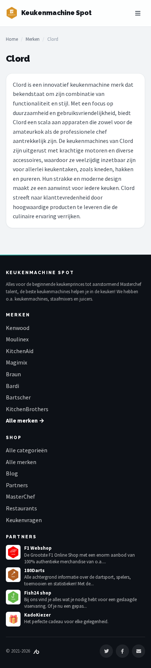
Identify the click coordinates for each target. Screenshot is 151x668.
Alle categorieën (26, 450)
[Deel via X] (106, 651)
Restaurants (21, 508)
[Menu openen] (137, 13)
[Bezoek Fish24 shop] (13, 597)
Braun (13, 374)
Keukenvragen (24, 520)
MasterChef (20, 496)
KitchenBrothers (27, 409)
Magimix (16, 362)
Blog (12, 473)
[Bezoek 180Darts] (13, 574)
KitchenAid (19, 351)
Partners (17, 485)
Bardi (12, 385)
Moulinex (17, 339)
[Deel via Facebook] (122, 651)
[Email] (138, 651)
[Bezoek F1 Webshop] (13, 552)
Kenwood (17, 327)
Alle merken (21, 462)
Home (12, 39)
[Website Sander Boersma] (36, 651)
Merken (33, 39)
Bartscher (18, 397)
